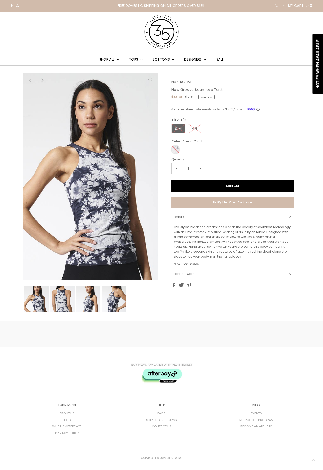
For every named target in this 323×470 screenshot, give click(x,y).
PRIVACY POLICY (67, 433)
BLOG (67, 420)
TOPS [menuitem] (134, 59)
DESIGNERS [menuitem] (193, 59)
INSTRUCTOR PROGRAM (256, 420)
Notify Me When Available (232, 202)
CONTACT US (161, 426)
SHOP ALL (107, 59)
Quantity (177, 159)
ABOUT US (66, 413)
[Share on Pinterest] (189, 286)
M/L (195, 128)
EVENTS (256, 413)
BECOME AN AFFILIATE (256, 426)
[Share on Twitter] (181, 286)
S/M (178, 128)
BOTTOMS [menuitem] (162, 59)
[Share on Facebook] (174, 286)
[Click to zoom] (150, 80)
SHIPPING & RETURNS (161, 420)
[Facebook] (12, 6)
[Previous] (30, 80)
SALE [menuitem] (220, 59)
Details (179, 217)
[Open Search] (277, 5)
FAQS (161, 413)
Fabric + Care (184, 274)
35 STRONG (174, 458)
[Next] (42, 80)
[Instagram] (17, 6)
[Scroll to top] (313, 460)
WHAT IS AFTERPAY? (67, 426)
